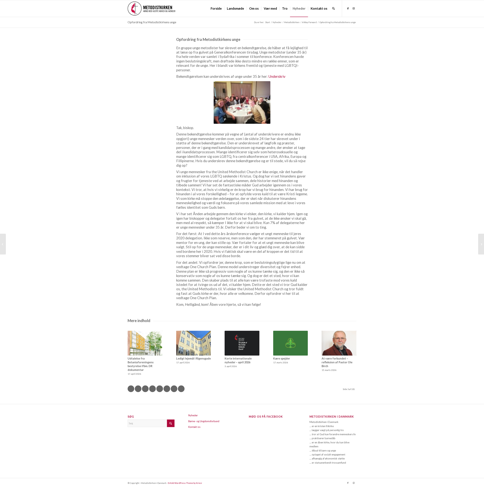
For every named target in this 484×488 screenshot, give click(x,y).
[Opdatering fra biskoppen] (3, 244)
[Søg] (333, 8)
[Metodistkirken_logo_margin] (151, 8)
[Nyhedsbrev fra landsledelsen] (481, 244)
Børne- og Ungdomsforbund (203, 421)
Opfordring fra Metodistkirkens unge (152, 22)
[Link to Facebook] (348, 8)
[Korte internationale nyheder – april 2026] (242, 343)
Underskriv (276, 76)
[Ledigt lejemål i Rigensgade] (193, 343)
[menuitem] (216, 8)
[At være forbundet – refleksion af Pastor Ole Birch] (339, 343)
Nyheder (193, 415)
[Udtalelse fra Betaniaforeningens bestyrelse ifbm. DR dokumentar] (145, 343)
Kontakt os (194, 426)
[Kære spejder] (290, 343)
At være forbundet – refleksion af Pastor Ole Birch (337, 362)
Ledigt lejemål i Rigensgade (193, 358)
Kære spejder (281, 358)
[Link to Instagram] (353, 8)
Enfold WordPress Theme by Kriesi (185, 483)
